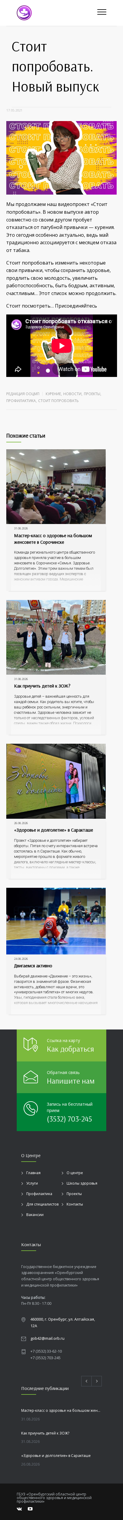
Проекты (92, 393)
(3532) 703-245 (69, 1119)
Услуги (32, 1183)
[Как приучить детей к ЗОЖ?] (56, 637)
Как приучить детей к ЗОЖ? (42, 686)
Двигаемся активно (33, 965)
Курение (53, 393)
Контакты (75, 1204)
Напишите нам (71, 1081)
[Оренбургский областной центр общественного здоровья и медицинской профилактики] (57, 12)
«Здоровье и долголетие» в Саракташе (53, 830)
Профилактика (21, 400)
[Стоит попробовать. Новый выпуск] (61, 158)
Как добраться (70, 1049)
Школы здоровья (82, 1183)
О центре (75, 1172)
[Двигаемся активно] (56, 921)
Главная (33, 1172)
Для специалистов (42, 1204)
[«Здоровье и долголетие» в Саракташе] (56, 781)
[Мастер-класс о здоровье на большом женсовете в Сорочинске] (56, 486)
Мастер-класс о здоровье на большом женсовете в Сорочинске (53, 538)
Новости (72, 393)
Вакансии (35, 1214)
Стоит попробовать (58, 400)
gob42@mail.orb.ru (47, 1338)
